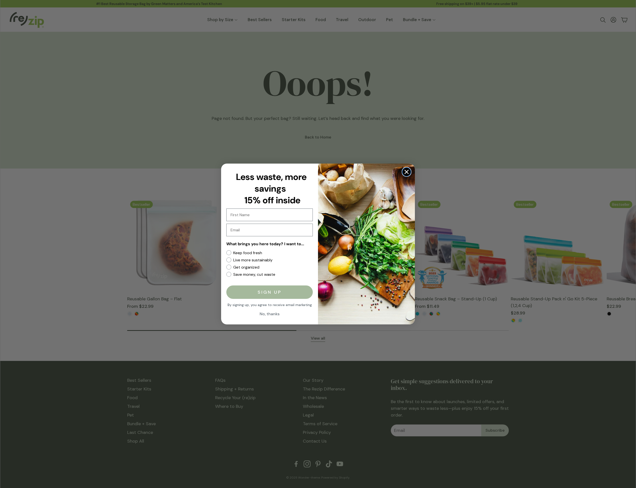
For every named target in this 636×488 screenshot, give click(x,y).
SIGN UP (269, 292)
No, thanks (269, 313)
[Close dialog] (406, 172)
